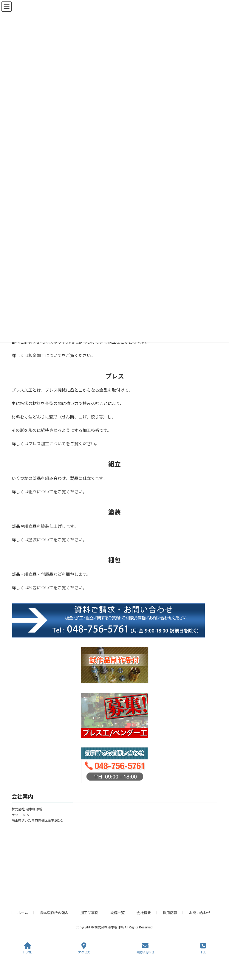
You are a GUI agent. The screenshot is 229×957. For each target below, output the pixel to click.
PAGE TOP (219, 930)
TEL (203, 952)
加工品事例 (89, 912)
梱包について (40, 587)
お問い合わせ (200, 912)
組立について (40, 491)
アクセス (84, 952)
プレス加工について (47, 443)
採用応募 (170, 912)
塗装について (40, 539)
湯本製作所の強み (54, 912)
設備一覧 (117, 912)
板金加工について (45, 355)
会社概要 (144, 912)
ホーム (22, 912)
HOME (27, 952)
